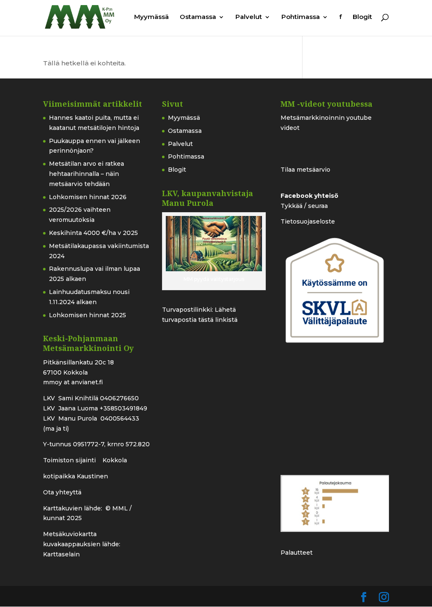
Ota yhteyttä (62, 492)
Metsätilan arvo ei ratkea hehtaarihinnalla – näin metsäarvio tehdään (86, 174)
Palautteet (297, 552)
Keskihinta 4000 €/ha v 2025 (93, 233)
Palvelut (248, 17)
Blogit (362, 17)
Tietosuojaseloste (308, 221)
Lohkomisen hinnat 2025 (87, 315)
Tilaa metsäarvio (305, 169)
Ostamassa (198, 17)
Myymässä (151, 17)
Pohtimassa (300, 17)
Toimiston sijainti (70, 460)
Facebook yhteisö (309, 196)
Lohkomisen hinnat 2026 (88, 197)
